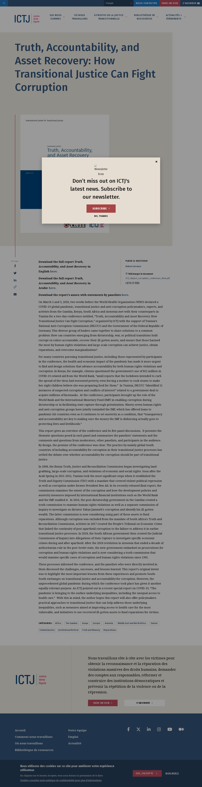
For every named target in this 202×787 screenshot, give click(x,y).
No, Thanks (101, 216)
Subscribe (99, 208)
